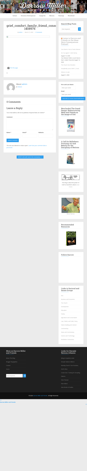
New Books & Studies (67, 387)
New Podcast (64, 380)
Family (63, 314)
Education (64, 310)
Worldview (71, 16)
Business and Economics (68, 299)
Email (25, 132)
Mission (51, 16)
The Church (64, 303)
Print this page (14, 68)
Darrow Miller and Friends (40, 395)
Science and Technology (67, 336)
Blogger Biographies (11, 362)
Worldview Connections (67, 339)
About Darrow (71, 214)
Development (65, 306)
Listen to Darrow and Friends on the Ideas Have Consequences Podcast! (71, 41)
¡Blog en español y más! (67, 358)
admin (20, 32)
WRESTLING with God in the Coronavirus (29, 157)
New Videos (64, 383)
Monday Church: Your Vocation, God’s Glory (69, 367)
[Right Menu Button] (86, 404)
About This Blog (10, 358)
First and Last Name (67, 84)
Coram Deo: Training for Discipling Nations (70, 374)
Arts (62, 295)
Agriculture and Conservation (69, 317)
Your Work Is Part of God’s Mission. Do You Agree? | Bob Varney (71, 51)
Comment (10, 117)
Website (20, 87)
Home (8, 369)
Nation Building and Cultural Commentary (68, 326)
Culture (15, 16)
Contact (8, 365)
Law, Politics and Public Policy (69, 321)
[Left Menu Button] (1, 400)
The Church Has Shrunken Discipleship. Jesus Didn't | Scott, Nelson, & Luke (70, 68)
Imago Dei (42, 16)
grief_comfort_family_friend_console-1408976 (34, 27)
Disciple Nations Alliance (68, 362)
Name (9, 132)
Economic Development (28, 16)
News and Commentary (67, 332)
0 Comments (38, 32)
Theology (61, 16)
